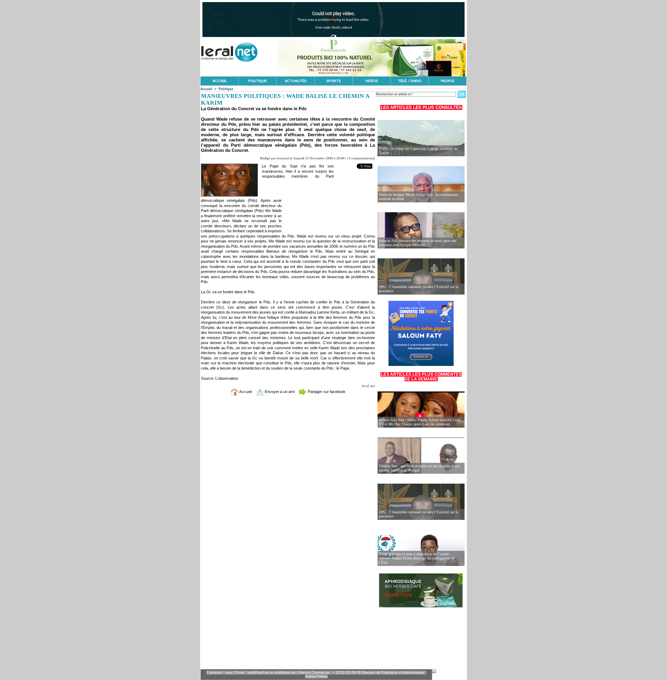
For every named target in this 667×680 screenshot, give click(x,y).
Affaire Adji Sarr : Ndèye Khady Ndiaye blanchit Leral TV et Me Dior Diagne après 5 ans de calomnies (419, 422)
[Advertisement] (331, 204)
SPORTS (333, 81)
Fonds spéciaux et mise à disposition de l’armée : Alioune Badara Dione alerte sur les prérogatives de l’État (417, 558)
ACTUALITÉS (295, 81)
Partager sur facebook (326, 391)
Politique (226, 89)
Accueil (206, 89)
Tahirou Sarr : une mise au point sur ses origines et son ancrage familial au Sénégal (419, 468)
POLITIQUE (257, 81)
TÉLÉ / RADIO (410, 81)
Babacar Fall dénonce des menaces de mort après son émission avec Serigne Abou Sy (417, 243)
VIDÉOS (371, 81)
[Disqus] (287, 468)
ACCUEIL (219, 81)
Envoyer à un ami (279, 391)
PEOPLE (447, 81)
